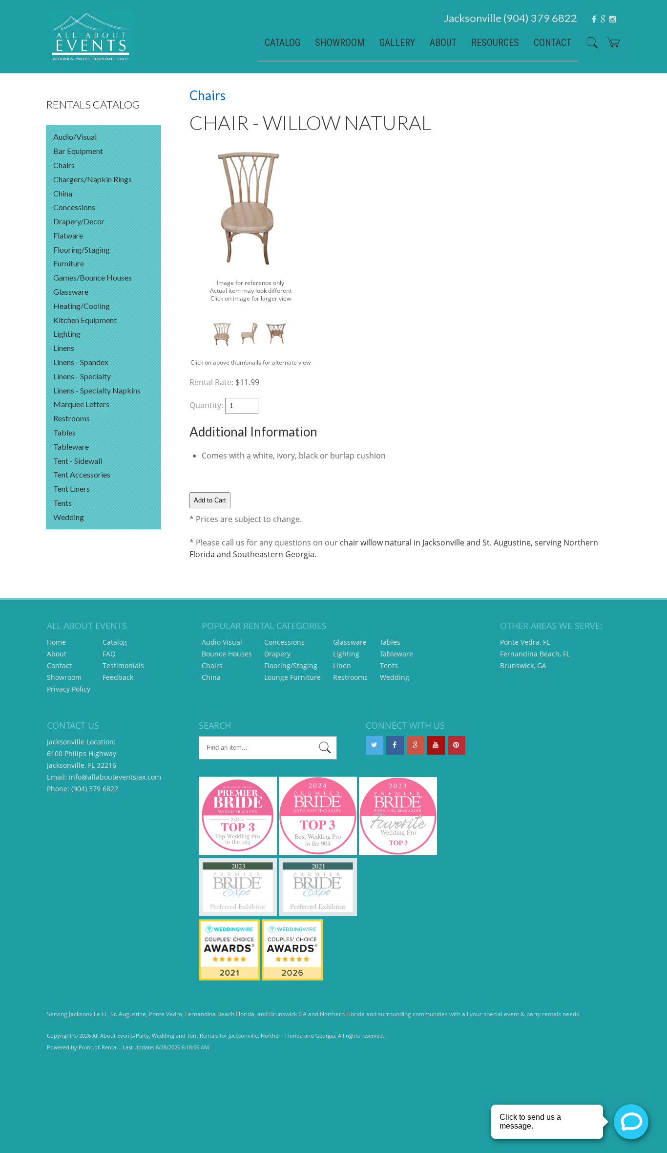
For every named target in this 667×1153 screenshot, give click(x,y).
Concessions (74, 207)
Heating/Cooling (81, 305)
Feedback (118, 677)
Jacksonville (510, 17)
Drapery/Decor (78, 221)
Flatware (68, 235)
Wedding (68, 517)
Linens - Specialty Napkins (97, 390)
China (62, 193)
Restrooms (71, 418)
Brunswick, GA (523, 665)
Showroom (340, 42)
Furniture (68, 263)
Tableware (71, 446)
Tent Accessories (81, 474)
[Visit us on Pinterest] (456, 745)
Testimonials (123, 665)
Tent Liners (71, 488)
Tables (64, 432)
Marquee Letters (81, 404)
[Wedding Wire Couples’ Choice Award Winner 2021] (229, 977)
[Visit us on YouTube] (436, 745)
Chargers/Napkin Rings (92, 179)
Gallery (397, 42)
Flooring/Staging (81, 249)
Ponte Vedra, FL (525, 642)
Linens (63, 347)
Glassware (70, 291)
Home (56, 642)
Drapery (277, 653)
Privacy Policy (68, 689)
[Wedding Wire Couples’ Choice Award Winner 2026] (292, 977)
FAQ (109, 653)
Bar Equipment (78, 150)
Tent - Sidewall (77, 460)
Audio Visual (222, 642)
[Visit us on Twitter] (374, 745)
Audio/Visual (75, 136)
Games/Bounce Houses (92, 277)
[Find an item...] (325, 749)
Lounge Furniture (292, 677)
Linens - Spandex (80, 362)
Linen (342, 665)
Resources (495, 42)
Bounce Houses (227, 653)
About (443, 42)
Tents (62, 502)
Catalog (282, 42)
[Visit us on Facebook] (395, 745)
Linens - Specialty (82, 376)
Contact (552, 42)
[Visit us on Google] (415, 745)
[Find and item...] (588, 46)
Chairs (64, 165)
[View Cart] (609, 45)
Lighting (67, 333)
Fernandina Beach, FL (535, 653)
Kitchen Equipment (85, 320)
